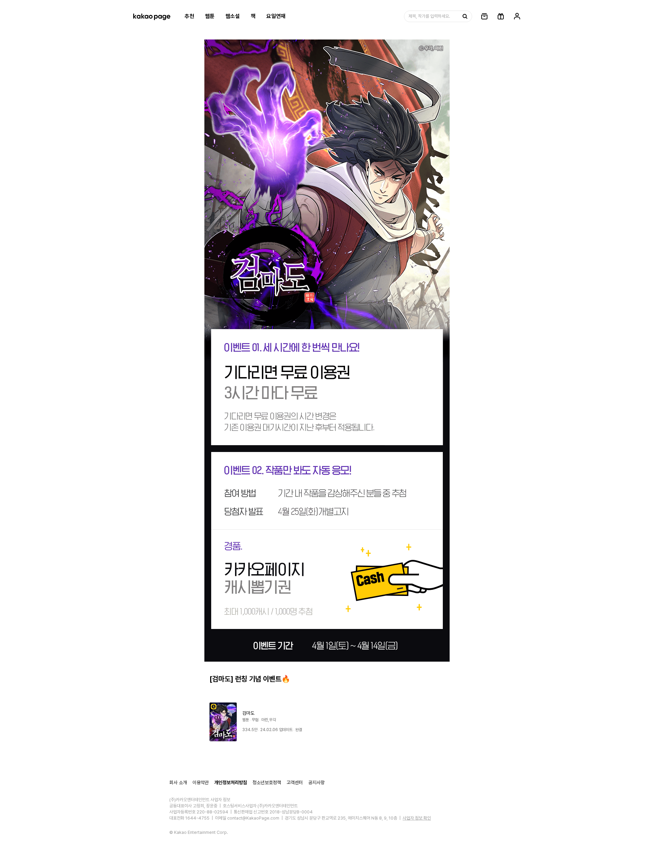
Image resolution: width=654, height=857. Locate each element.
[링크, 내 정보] (517, 16)
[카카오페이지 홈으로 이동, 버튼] (151, 16)
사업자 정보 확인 (417, 818)
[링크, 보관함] (484, 16)
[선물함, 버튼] (501, 16)
